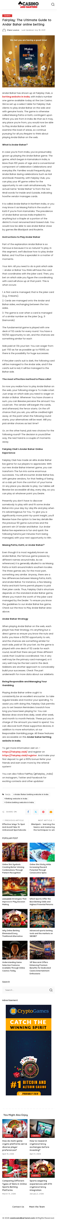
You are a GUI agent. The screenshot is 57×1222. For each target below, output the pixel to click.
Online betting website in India (20, 802)
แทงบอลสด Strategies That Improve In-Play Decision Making (14, 902)
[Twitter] (36, 812)
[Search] (53, 4)
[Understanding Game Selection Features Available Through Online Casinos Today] (15, 950)
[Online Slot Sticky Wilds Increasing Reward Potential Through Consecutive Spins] (42, 852)
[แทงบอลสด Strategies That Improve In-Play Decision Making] (15, 886)
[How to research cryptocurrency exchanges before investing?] (42, 1128)
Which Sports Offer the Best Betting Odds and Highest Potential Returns (41, 902)
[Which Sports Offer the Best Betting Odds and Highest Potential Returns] (42, 886)
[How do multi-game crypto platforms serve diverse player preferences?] (15, 1128)
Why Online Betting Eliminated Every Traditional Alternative (12, 933)
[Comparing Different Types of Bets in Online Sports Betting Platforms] (15, 1168)
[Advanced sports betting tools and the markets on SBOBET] (42, 918)
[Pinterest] (43, 812)
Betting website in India (16, 799)
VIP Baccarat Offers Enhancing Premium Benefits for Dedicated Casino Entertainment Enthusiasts (40, 968)
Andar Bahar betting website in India (31, 794)
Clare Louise (13, 30)
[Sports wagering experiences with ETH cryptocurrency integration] (42, 1168)
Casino (7, 16)
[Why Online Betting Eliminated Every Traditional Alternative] (15, 918)
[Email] (51, 812)
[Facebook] (28, 812)
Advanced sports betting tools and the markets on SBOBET (41, 933)
